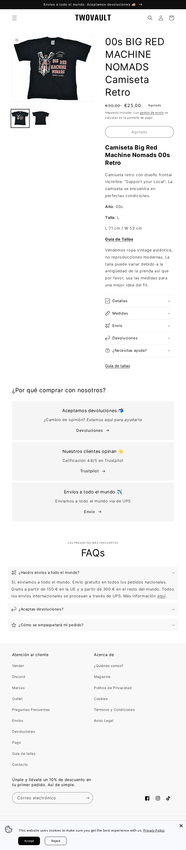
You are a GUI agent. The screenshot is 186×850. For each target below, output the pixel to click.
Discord (18, 677)
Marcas (18, 688)
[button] (14, 18)
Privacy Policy (154, 830)
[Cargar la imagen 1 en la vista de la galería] (20, 118)
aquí (161, 595)
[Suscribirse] (87, 798)
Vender (18, 666)
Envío (89, 511)
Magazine (102, 677)
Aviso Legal (104, 720)
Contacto (20, 764)
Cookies (101, 699)
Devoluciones (89, 430)
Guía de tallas (117, 365)
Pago (16, 742)
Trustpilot (89, 470)
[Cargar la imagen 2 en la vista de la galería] (41, 118)
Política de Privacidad (113, 688)
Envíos (17, 720)
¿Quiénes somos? (109, 666)
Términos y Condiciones (114, 710)
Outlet (17, 699)
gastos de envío (152, 112)
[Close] (181, 825)
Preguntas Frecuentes (31, 710)
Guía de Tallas (119, 239)
